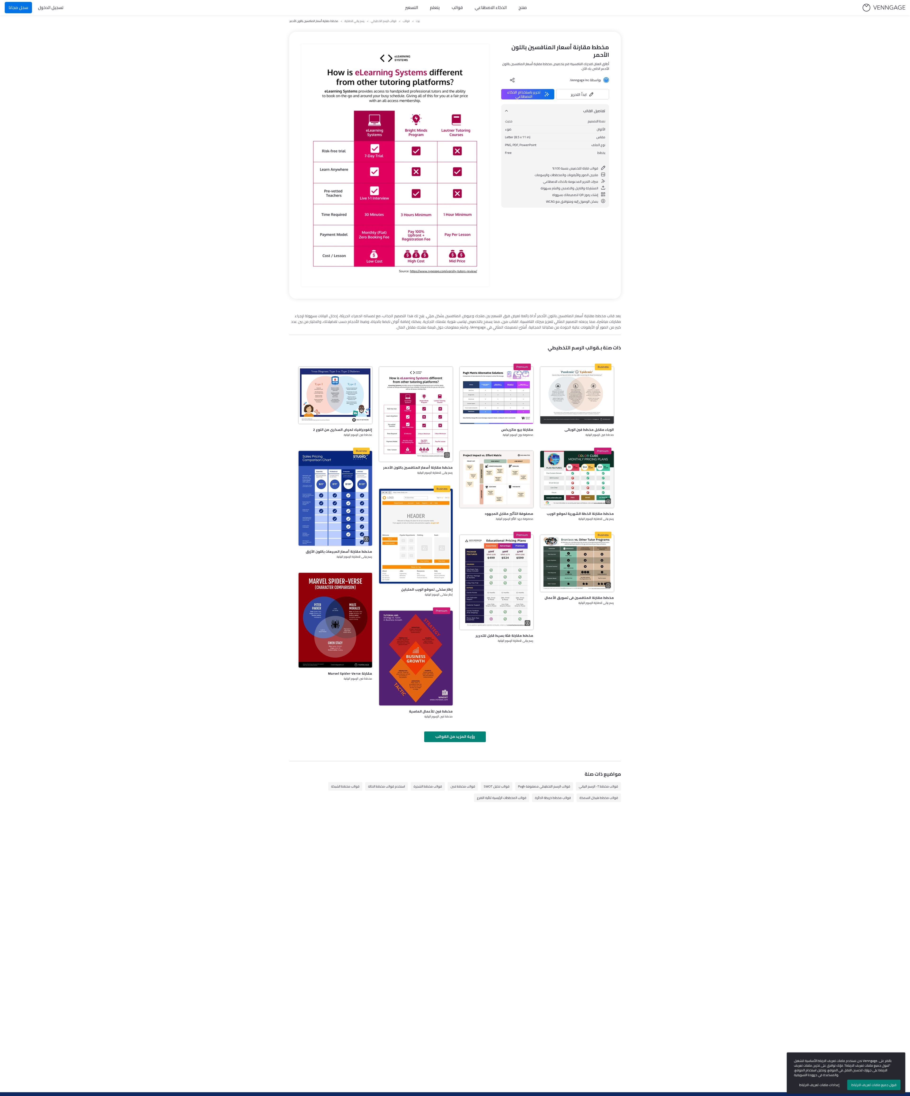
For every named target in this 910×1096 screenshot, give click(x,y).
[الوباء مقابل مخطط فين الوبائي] (577, 395)
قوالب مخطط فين (462, 786)
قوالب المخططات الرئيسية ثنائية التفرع (501, 798)
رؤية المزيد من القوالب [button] (455, 736)
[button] (582, 94)
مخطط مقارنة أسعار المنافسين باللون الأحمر (418, 467)
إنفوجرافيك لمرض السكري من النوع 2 (342, 429)
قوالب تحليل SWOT (497, 786)
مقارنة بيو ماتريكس (517, 429)
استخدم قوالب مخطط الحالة (386, 786)
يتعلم (435, 7)
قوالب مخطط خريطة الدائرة (553, 798)
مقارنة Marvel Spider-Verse (350, 673)
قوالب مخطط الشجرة (428, 786)
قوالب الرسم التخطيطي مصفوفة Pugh (544, 786)
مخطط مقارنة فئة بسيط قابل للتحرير (504, 635)
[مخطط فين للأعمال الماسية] (416, 658)
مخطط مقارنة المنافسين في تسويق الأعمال (579, 597)
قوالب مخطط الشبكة (345, 786)
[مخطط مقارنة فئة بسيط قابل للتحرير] (496, 582)
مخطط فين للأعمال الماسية (431, 711)
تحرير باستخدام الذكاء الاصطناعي (524, 94)
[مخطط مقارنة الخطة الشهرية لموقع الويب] (577, 479)
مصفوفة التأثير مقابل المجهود (509, 513)
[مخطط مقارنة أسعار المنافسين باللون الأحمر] (416, 414)
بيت (418, 21)
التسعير (411, 7)
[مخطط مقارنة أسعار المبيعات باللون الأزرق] (335, 498)
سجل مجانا (18, 7)
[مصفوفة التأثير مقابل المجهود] (496, 479)
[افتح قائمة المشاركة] (512, 80)
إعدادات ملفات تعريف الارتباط (819, 1085)
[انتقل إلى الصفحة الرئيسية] (884, 8)
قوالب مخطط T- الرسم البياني (598, 786)
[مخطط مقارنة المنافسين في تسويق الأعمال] (577, 563)
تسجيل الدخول (51, 7)
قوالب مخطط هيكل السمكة (598, 798)
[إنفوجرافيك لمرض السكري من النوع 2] (335, 395)
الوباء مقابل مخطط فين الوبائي (589, 429)
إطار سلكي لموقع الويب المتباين (427, 589)
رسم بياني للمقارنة (354, 21)
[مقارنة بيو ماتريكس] (496, 395)
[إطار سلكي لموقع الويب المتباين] (416, 536)
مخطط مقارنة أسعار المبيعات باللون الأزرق (339, 551)
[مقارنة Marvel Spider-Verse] (335, 620)
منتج (523, 7)
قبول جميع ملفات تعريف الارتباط (873, 1085)
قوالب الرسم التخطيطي (383, 21)
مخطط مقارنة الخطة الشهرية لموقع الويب (580, 513)
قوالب (457, 7)
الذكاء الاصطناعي (491, 7)
